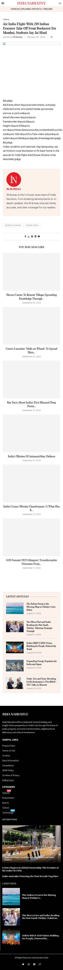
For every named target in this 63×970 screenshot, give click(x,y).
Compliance (8, 766)
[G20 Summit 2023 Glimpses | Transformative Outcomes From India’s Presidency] (31, 537)
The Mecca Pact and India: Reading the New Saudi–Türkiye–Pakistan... (40, 917)
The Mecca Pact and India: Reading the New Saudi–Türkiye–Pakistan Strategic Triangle (39, 626)
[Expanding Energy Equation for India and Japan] (15, 665)
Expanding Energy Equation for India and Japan (42, 662)
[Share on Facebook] (25, 236)
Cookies (6, 756)
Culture (5, 808)
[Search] (60, 3)
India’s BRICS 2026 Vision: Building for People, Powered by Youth (41, 646)
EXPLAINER (26, 9)
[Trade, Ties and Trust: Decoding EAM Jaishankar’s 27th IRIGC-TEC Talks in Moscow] (15, 683)
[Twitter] (23, 964)
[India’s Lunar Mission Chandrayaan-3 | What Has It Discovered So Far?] (31, 483)
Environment (8, 798)
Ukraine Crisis (32, 225)
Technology (7, 813)
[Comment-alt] (40, 964)
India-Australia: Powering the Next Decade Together (30, 876)
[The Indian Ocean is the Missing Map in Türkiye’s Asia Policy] (15, 608)
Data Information (10, 761)
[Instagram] (29, 964)
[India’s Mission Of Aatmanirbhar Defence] (31, 433)
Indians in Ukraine (13, 225)
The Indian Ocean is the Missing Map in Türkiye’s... (39, 896)
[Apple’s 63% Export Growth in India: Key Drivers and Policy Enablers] (31, 844)
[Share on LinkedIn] (35, 236)
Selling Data (8, 780)
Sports (5, 803)
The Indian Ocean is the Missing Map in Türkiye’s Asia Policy (41, 607)
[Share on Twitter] (29, 236)
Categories (8, 787)
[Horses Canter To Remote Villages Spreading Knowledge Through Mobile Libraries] (31, 272)
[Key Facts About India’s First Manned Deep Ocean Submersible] (31, 379)
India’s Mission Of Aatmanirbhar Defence (31, 456)
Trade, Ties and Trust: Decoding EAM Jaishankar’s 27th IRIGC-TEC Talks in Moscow (42, 682)
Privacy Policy (8, 746)
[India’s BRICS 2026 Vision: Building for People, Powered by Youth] (15, 647)
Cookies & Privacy (10, 776)
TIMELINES (48, 9)
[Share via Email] (39, 236)
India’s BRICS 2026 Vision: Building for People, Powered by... (40, 937)
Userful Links (10, 740)
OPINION (15, 9)
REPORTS (36, 9)
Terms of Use (8, 751)
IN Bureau (18, 37)
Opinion (6, 793)
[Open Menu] (2, 3)
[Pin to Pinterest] (32, 236)
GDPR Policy (8, 771)
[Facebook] (34, 964)
